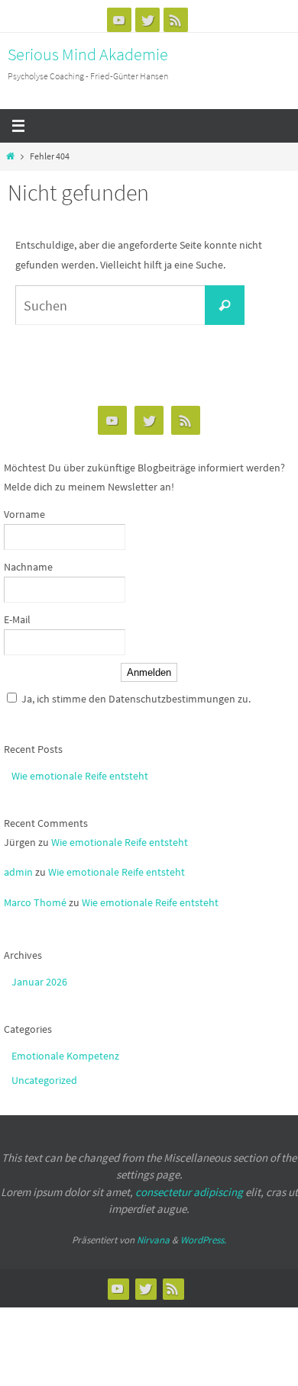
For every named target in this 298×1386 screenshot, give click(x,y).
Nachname (28, 567)
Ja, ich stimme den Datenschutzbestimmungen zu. (136, 699)
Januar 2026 (39, 982)
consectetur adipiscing (189, 1192)
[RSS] (176, 20)
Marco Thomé (35, 902)
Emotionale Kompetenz (65, 1056)
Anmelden (149, 672)
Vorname (24, 514)
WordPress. (203, 1239)
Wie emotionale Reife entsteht (79, 776)
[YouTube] (119, 20)
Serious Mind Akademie (88, 54)
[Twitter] (147, 20)
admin (18, 872)
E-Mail (17, 619)
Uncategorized (44, 1080)
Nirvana (153, 1239)
